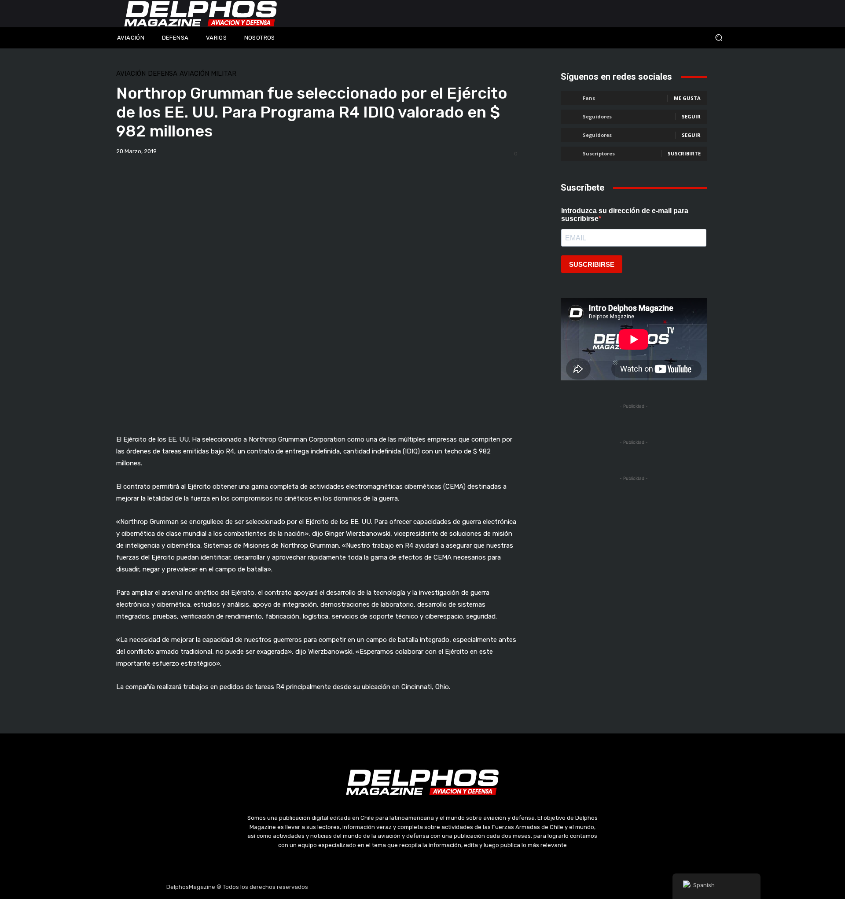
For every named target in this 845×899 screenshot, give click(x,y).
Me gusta (687, 98)
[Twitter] (422, 887)
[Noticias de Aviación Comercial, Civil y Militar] (200, 13)
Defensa (162, 73)
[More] (446, 174)
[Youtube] (443, 887)
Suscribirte (684, 153)
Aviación (131, 73)
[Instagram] (401, 887)
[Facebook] (380, 887)
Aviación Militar (208, 73)
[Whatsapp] (464, 887)
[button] (660, 37)
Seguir (691, 116)
